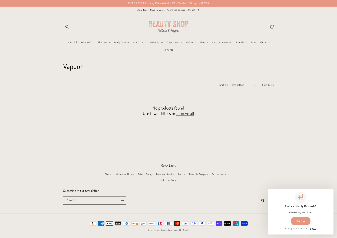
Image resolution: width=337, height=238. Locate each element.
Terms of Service (165, 174)
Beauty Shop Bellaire (163, 230)
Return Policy (145, 174)
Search (181, 174)
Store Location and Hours (119, 174)
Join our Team (168, 180)
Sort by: (223, 84)
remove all (185, 113)
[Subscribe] (122, 200)
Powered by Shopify (181, 230)
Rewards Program (199, 174)
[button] (67, 27)
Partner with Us (220, 174)
